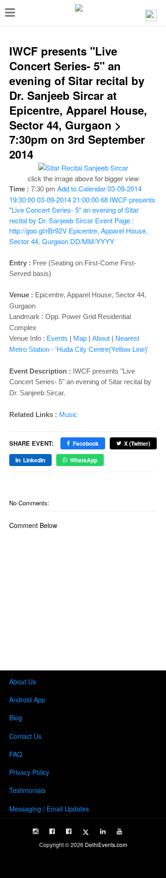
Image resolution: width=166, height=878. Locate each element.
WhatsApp (83, 460)
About (101, 338)
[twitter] (86, 832)
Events (57, 338)
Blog (15, 717)
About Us (22, 681)
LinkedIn (34, 460)
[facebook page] (52, 831)
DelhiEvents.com (106, 844)
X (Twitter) (137, 443)
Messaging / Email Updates (49, 808)
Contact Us (25, 736)
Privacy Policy (29, 772)
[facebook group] (68, 831)
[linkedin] (103, 831)
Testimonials (27, 790)
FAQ (15, 754)
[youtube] (119, 831)
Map (80, 338)
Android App (27, 699)
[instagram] (35, 831)
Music (68, 414)
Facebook (86, 443)
